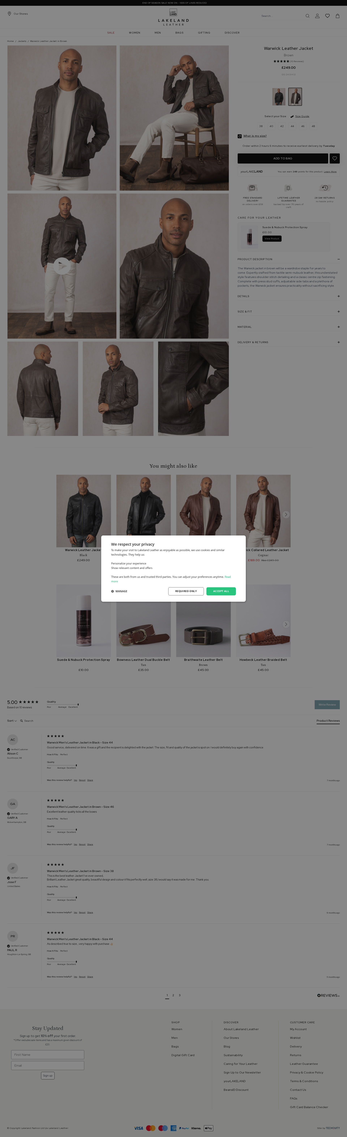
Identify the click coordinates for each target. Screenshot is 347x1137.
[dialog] (173, 568)
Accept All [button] (221, 591)
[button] (119, 591)
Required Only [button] (186, 591)
